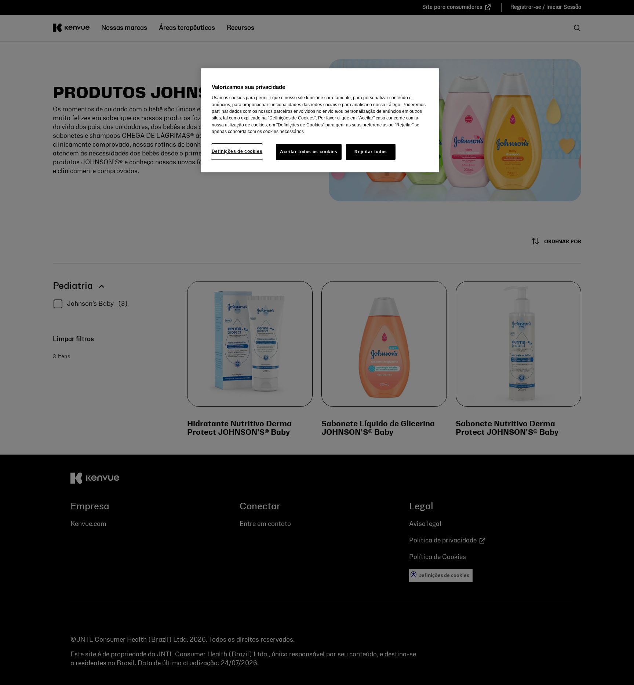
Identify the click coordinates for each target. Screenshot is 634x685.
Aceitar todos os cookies (309, 151)
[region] (320, 120)
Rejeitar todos (370, 151)
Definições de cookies (237, 151)
